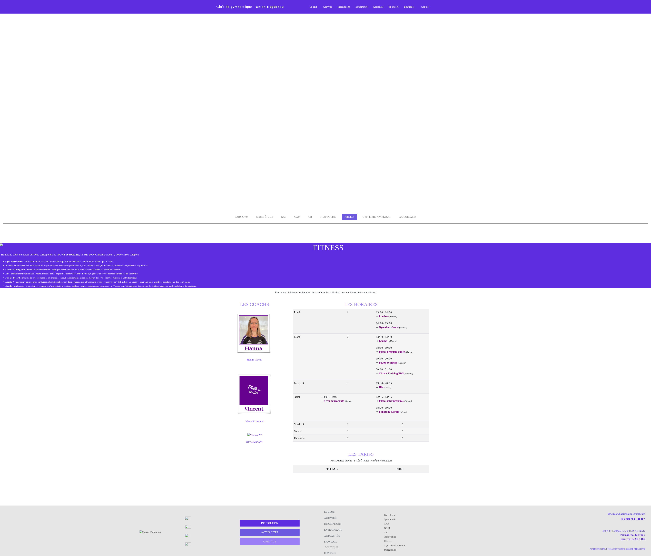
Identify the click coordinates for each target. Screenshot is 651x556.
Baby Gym (241, 216)
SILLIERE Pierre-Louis (635, 549)
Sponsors (394, 6)
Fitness (349, 216)
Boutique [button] (409, 6)
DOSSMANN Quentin (615, 549)
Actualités (378, 6)
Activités (327, 6)
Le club (314, 6)
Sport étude (264, 216)
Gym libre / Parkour (376, 216)
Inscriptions (344, 6)
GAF (283, 216)
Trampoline (328, 216)
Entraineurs (362, 6)
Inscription (269, 523)
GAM (297, 216)
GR (310, 216)
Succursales (407, 216)
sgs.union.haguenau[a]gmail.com (626, 513)
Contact (425, 6)
